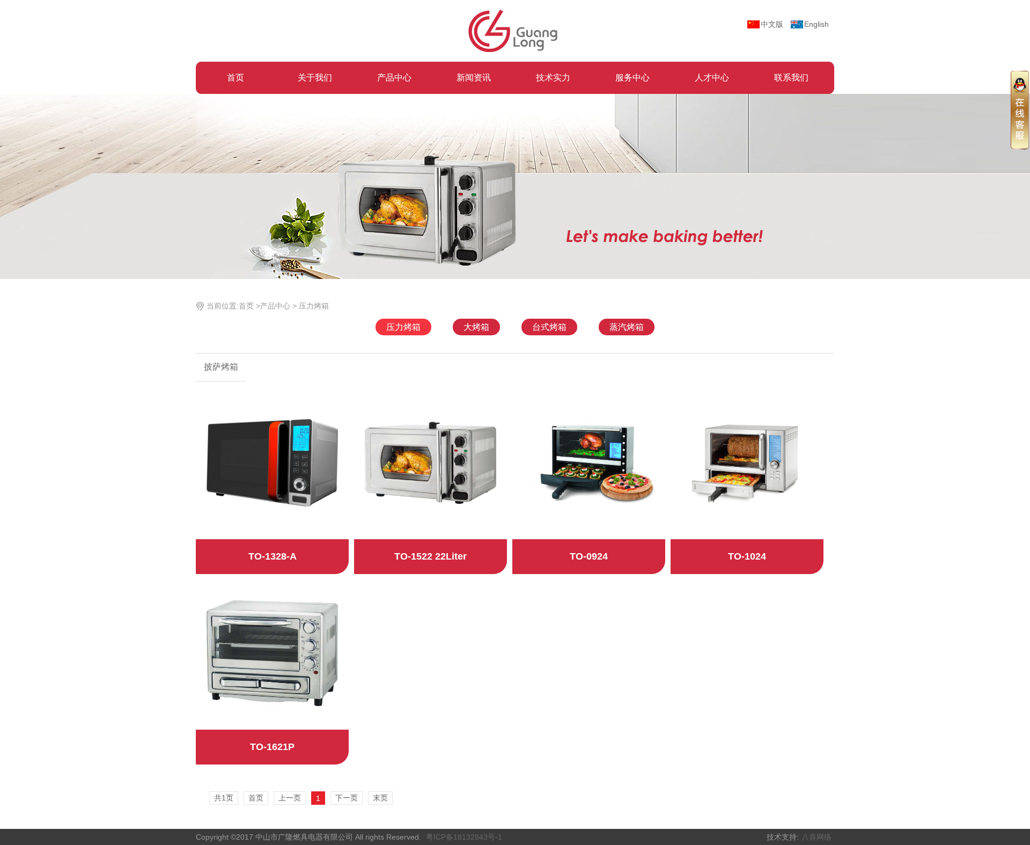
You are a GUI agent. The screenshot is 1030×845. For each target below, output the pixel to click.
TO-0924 (589, 556)
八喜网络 (816, 837)
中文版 (772, 24)
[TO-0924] (588, 462)
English (816, 24)
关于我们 (315, 77)
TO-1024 (747, 556)
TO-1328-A (272, 556)
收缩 (1019, 110)
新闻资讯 (474, 77)
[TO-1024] (747, 462)
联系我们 (791, 77)
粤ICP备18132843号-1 (464, 837)
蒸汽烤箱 (626, 327)
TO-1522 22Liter (430, 556)
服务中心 (632, 77)
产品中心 (394, 77)
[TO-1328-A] (272, 462)
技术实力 (553, 77)
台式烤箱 (549, 327)
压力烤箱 (314, 306)
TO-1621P (272, 746)
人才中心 (712, 77)
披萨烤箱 (221, 366)
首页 (235, 77)
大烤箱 (476, 327)
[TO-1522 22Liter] (430, 462)
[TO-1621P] (272, 652)
